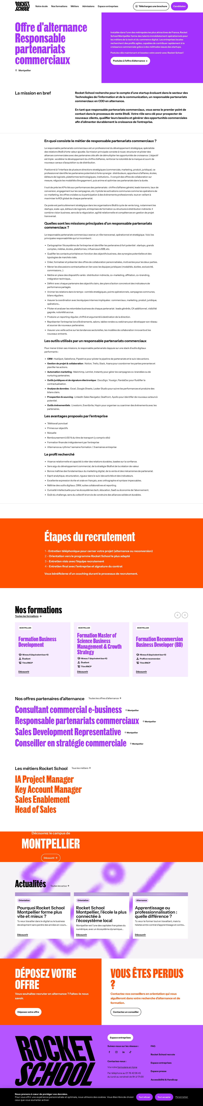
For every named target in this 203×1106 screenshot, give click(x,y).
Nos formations (59, 6)
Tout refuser (144, 1097)
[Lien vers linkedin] (123, 1052)
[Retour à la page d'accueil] (55, 1085)
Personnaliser (182, 1097)
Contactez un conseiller (126, 1012)
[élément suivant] (185, 615)
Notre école (41, 6)
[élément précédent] (177, 615)
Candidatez (179, 6)
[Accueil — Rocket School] (22, 6)
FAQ (153, 1046)
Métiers (75, 6)
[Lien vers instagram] (116, 1052)
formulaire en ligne (127, 1067)
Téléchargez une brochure (153, 6)
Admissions (88, 6)
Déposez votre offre (28, 1012)
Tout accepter (164, 1097)
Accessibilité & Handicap (164, 1079)
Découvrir (49, 857)
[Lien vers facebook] (109, 1052)
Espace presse (158, 1071)
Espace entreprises (108, 6)
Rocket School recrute (163, 1054)
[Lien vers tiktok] (130, 1052)
